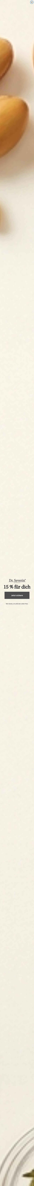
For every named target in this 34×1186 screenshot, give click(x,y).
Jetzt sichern (17, 595)
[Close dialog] (31, 2)
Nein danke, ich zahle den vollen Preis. (17, 604)
